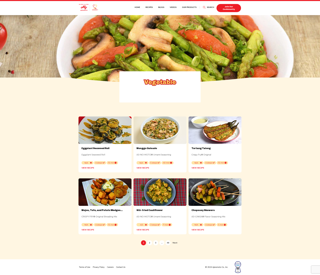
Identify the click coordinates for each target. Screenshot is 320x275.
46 (168, 242)
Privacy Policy (98, 267)
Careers (110, 267)
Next (175, 242)
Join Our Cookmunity (229, 8)
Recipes (149, 7)
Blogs (161, 7)
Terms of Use (84, 267)
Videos (173, 7)
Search (210, 7)
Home (137, 7)
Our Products (189, 7)
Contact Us (120, 267)
